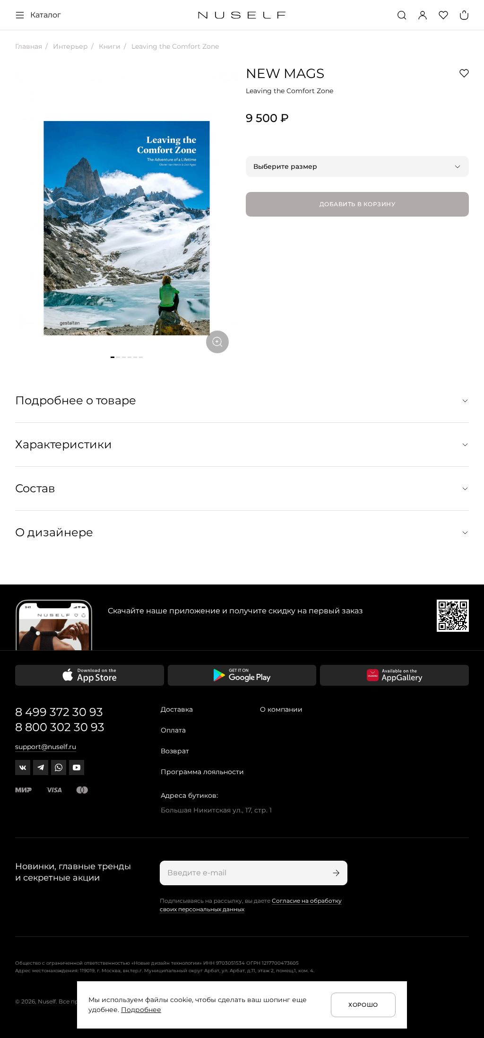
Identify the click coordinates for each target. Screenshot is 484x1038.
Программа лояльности (202, 772)
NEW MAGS (285, 73)
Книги (109, 46)
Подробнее (141, 1009)
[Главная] (242, 15)
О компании (281, 709)
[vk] (22, 767)
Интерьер (69, 46)
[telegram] (40, 767)
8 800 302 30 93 (59, 727)
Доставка (177, 709)
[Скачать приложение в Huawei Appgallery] (394, 675)
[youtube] (76, 767)
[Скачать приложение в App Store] (89, 675)
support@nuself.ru (45, 746)
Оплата (173, 730)
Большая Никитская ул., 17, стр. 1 (216, 810)
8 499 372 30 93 (59, 712)
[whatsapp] (58, 767)
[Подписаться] (335, 873)
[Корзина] (464, 15)
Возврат (175, 751)
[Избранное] (443, 15)
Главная (28, 46)
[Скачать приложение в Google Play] (242, 675)
